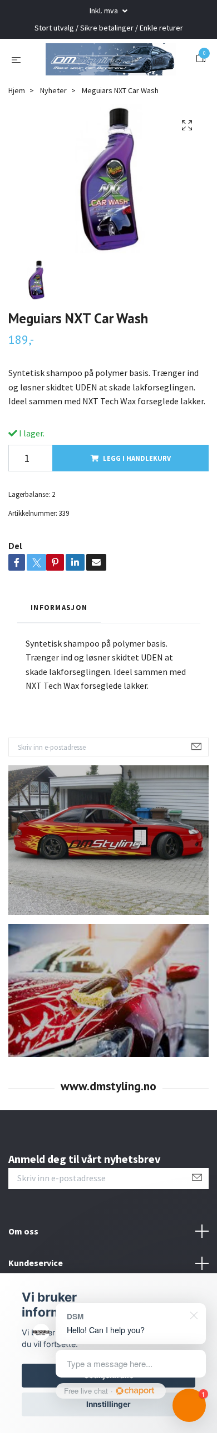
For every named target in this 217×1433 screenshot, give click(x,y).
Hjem (16, 136)
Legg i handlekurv (137, 503)
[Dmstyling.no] (108, 81)
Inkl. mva (105, 11)
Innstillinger (108, 1404)
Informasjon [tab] (59, 652)
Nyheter (53, 136)
